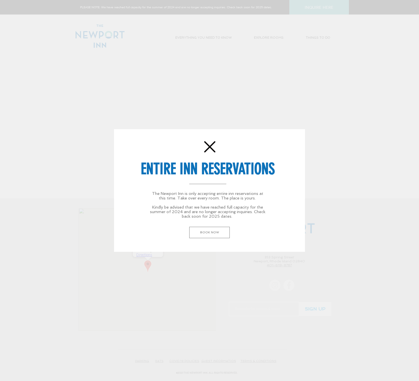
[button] (209, 147)
